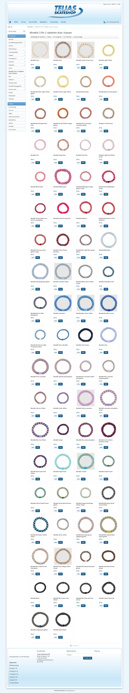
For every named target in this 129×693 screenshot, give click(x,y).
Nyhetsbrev (43, 22)
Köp (37, 68)
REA (10, 76)
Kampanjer (12, 96)
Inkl (114, 4)
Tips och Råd (33, 22)
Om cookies (12, 129)
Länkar (11, 123)
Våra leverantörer (14, 117)
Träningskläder (13, 52)
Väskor (11, 92)
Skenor (11, 46)
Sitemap (11, 99)
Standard (42, 37)
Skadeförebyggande (15, 86)
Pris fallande (67, 37)
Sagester (11, 65)
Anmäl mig (87, 658)
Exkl (119, 4)
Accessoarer (12, 89)
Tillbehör (11, 80)
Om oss (23, 22)
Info (33, 68)
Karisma (11, 62)
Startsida (30, 27)
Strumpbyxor (13, 58)
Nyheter (11, 39)
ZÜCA (10, 68)
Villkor (16, 22)
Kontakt (63, 22)
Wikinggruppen (70, 690)
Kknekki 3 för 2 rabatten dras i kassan (16, 72)
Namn (49, 37)
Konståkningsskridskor (16, 42)
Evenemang (54, 22)
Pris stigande (57, 37)
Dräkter (11, 55)
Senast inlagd (78, 37)
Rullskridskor (13, 49)
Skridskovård (13, 83)
